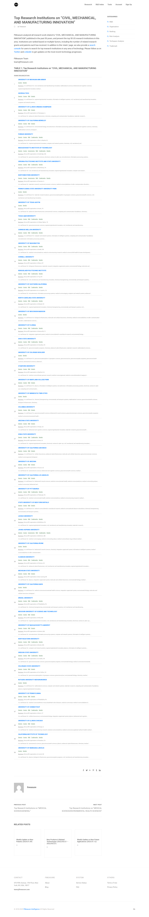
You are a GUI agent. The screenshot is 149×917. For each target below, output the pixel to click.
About (47, 883)
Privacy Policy (112, 887)
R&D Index (100, 4)
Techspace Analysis (117, 41)
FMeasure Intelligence (32, 909)
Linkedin (28, 52)
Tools (110, 4)
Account (119, 4)
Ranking (112, 32)
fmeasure (22, 26)
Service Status (81, 883)
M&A (111, 22)
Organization (114, 27)
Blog (46, 887)
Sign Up (129, 4)
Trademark (113, 46)
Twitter (17, 52)
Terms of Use (112, 883)
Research (88, 4)
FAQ (77, 887)
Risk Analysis (114, 36)
